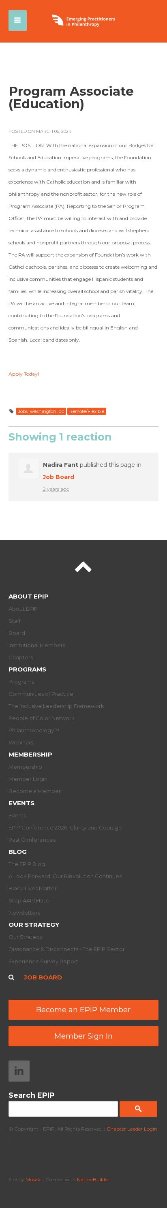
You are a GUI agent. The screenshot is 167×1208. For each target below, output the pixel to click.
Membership (30, 754)
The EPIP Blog (27, 864)
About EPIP (29, 596)
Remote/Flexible (86, 411)
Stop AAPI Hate (29, 900)
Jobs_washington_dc (41, 411)
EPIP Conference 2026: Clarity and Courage (65, 827)
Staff (15, 621)
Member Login (28, 779)
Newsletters (24, 912)
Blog (18, 851)
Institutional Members (37, 645)
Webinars (21, 742)
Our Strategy (34, 924)
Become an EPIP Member (83, 1009)
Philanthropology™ (34, 730)
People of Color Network (42, 718)
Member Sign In (83, 1036)
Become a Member (35, 791)
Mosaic (33, 1179)
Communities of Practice (41, 694)
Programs (27, 669)
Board (17, 633)
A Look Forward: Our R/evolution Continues (65, 876)
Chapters (21, 657)
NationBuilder (93, 1179)
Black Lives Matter (33, 888)
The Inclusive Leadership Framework (56, 706)
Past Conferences (32, 839)
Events (21, 803)
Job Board (58, 477)
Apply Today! (24, 374)
